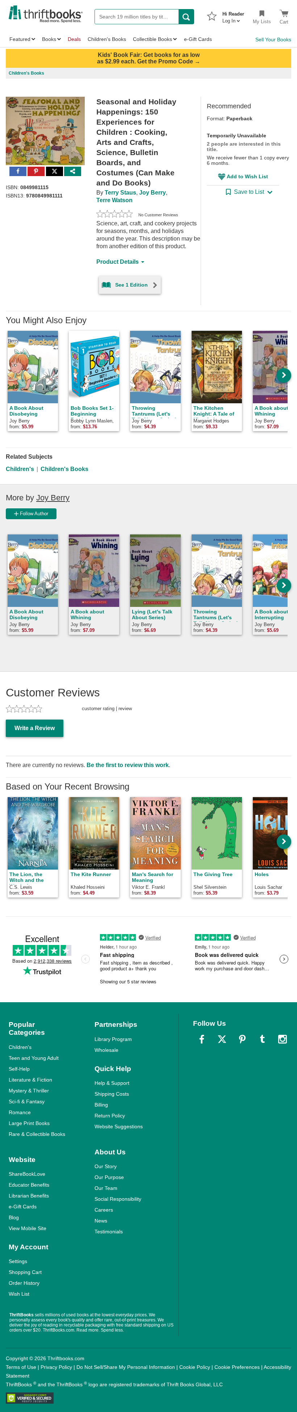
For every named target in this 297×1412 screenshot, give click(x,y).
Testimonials (109, 1231)
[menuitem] (233, 15)
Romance (20, 1112)
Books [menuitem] (49, 39)
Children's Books (64, 469)
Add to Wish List (247, 176)
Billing (101, 1105)
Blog (14, 1217)
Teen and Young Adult (34, 1058)
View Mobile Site (27, 1228)
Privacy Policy (56, 1367)
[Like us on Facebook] (201, 1039)
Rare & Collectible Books (37, 1134)
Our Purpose (109, 1177)
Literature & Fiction (30, 1080)
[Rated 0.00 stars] (114, 215)
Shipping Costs (112, 1094)
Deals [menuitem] (74, 39)
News (101, 1221)
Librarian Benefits (29, 1196)
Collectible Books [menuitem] (152, 39)
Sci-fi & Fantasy (27, 1101)
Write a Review (34, 728)
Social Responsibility (118, 1199)
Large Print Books (29, 1123)
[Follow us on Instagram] (282, 1039)
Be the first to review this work (128, 765)
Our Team (106, 1188)
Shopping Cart (25, 1272)
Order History (24, 1283)
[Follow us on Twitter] (222, 1039)
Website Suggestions (119, 1126)
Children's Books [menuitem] (107, 39)
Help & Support (112, 1083)
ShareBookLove (27, 1174)
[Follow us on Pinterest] (242, 1039)
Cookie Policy (194, 1367)
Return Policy (110, 1116)
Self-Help (19, 1069)
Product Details (117, 262)
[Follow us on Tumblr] (262, 1039)
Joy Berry (152, 192)
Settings (18, 1261)
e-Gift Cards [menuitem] (198, 39)
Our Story (106, 1166)
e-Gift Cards (23, 1206)
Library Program (113, 1039)
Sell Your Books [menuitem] (273, 39)
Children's (20, 469)
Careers (104, 1210)
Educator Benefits (29, 1185)
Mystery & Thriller (29, 1091)
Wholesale (106, 1050)
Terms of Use (21, 1367)
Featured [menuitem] (19, 39)
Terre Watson (114, 200)
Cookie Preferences (237, 1367)
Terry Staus (120, 192)
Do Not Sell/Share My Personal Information (125, 1367)
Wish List (19, 1294)
